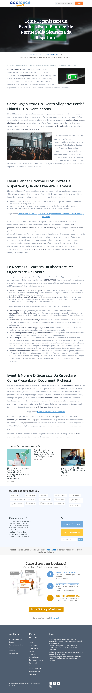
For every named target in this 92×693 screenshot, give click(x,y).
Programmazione (19, 499)
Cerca (79, 3)
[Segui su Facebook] (51, 683)
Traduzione (46, 499)
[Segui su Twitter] (54, 683)
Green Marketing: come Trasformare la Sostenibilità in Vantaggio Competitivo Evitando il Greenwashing (18, 473)
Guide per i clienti (35, 669)
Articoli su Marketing (49, 65)
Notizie (15, 495)
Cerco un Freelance (71, 524)
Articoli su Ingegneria (36, 65)
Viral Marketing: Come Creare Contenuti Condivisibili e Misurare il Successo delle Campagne (63, 647)
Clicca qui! (54, 618)
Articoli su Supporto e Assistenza (66, 65)
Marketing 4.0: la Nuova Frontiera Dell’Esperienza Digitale (73, 470)
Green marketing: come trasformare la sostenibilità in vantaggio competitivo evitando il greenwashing (65, 641)
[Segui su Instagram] (51, 686)
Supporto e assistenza (76, 500)
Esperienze (31, 495)
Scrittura (31, 499)
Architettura (76, 506)
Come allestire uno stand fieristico (51, 412)
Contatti (20, 639)
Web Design (76, 495)
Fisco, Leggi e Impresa (17, 504)
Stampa (11, 642)
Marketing (60, 499)
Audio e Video (47, 503)
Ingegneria (31, 503)
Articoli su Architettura (22, 65)
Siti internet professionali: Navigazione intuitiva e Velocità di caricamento (66, 653)
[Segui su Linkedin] (58, 683)
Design (44, 495)
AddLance (51, 549)
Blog (51, 634)
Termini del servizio (16, 645)
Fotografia (60, 503)
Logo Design (61, 495)
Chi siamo (12, 639)
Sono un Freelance (72, 532)
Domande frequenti (36, 660)
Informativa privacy (16, 648)
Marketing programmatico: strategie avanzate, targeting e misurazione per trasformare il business (65, 658)
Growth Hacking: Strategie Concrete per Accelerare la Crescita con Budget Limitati (44, 453)
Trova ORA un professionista (46, 609)
